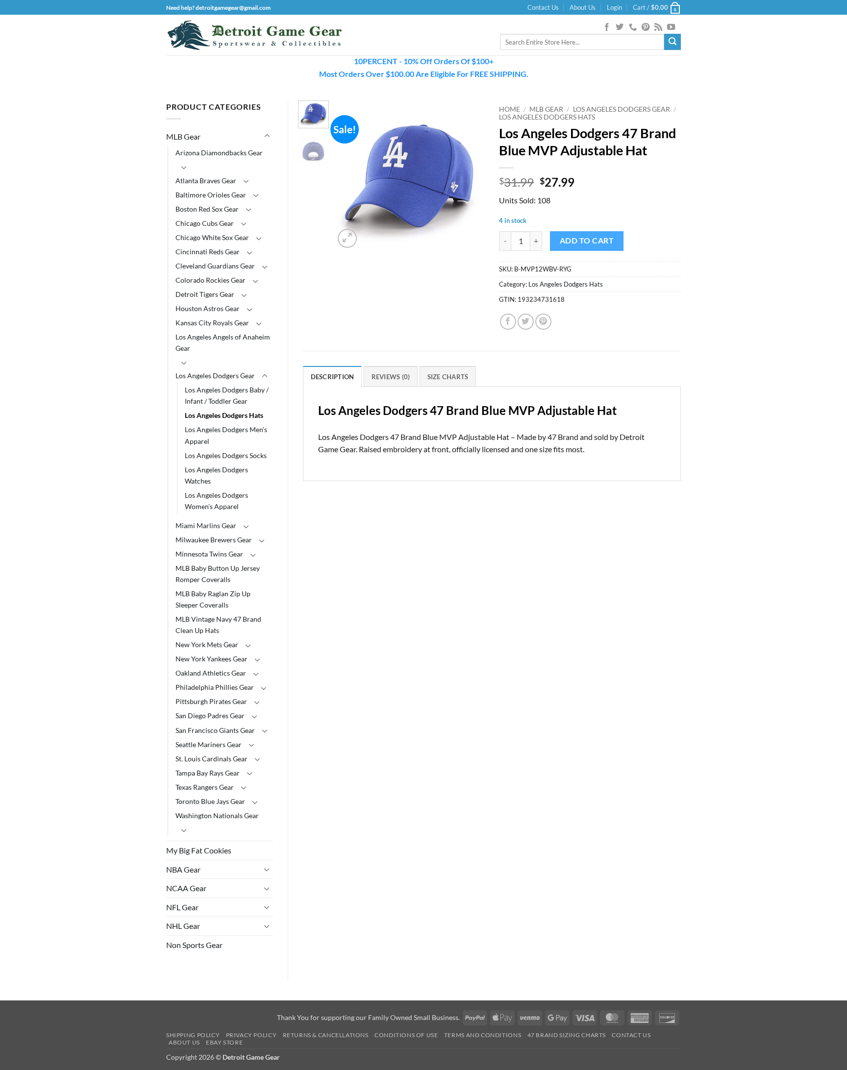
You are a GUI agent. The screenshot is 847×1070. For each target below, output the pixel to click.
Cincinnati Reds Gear (207, 251)
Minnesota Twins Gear (209, 554)
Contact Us (543, 7)
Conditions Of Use (406, 1035)
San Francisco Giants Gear (215, 730)
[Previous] (350, 175)
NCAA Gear (186, 888)
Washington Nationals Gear (217, 815)
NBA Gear (183, 869)
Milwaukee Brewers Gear (213, 539)
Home (509, 109)
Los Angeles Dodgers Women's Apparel (216, 501)
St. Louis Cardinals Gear (211, 758)
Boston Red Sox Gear (207, 209)
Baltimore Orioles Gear (210, 195)
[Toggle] (267, 136)
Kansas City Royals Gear (212, 322)
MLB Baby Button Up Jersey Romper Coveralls (217, 574)
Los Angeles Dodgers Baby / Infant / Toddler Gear (227, 395)
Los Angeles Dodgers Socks (226, 455)
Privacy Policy (251, 1035)
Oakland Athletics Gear (210, 673)
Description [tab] (332, 377)
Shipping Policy (193, 1035)
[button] (614, 7)
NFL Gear (182, 907)
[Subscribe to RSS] (658, 27)
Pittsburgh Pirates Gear (211, 701)
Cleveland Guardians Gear (215, 266)
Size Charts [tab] (448, 377)
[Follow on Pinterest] (645, 27)
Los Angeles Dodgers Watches (216, 475)
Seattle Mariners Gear (208, 744)
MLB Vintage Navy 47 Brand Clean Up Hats (218, 624)
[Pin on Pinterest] (543, 322)
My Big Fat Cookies (198, 850)
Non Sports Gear (194, 944)
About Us (583, 7)
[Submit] (672, 42)
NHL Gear (183, 925)
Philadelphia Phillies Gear (214, 687)
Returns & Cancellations (326, 1035)
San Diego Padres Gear (210, 715)
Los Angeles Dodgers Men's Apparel (226, 435)
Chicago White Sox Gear (212, 237)
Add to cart (587, 240)
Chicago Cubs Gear (204, 223)
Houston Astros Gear (207, 308)
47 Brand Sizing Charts (566, 1035)
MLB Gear (183, 136)
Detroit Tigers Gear (204, 294)
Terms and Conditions (482, 1035)
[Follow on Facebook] (607, 27)
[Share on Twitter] (526, 322)
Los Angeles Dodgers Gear (215, 375)
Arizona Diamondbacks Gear (219, 152)
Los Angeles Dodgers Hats (224, 415)
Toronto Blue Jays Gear (210, 801)
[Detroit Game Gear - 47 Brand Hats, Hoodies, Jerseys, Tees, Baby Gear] (254, 35)
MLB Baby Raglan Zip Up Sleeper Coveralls (212, 599)
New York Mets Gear (206, 644)
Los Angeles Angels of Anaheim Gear (222, 342)
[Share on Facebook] (508, 322)
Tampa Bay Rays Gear (207, 773)
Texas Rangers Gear (204, 787)
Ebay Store (224, 1042)
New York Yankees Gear (211, 659)
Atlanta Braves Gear (205, 180)
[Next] (469, 175)
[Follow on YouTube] (671, 27)
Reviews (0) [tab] (391, 377)
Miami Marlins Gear (205, 525)
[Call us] (633, 27)
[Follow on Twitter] (619, 27)
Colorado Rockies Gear (210, 280)
